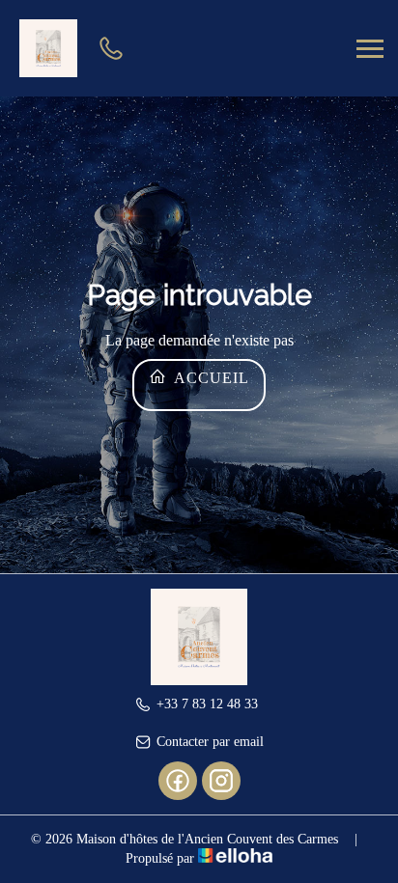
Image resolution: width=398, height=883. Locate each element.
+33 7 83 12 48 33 (207, 704)
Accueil (209, 378)
